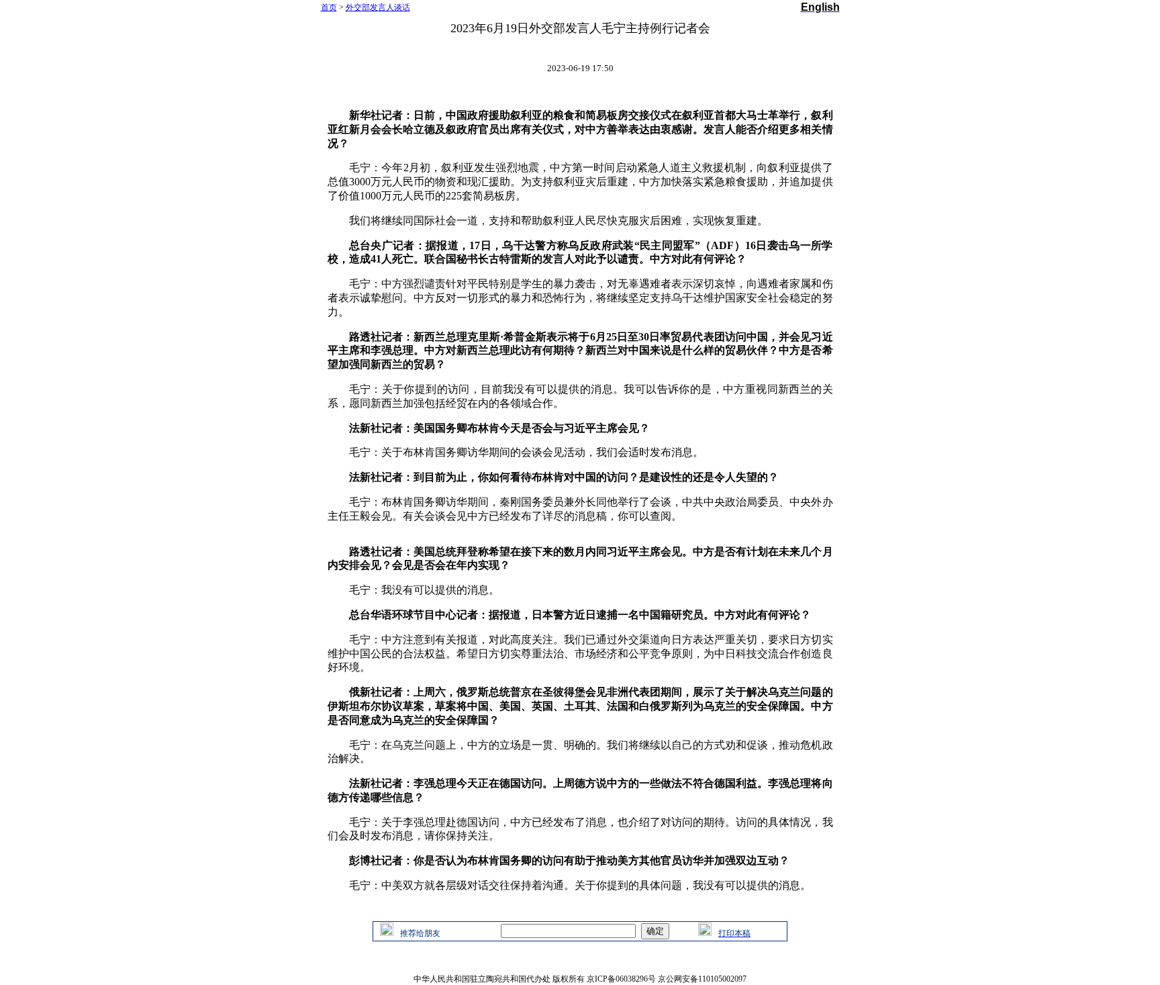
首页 (329, 7)
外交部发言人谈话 (378, 7)
